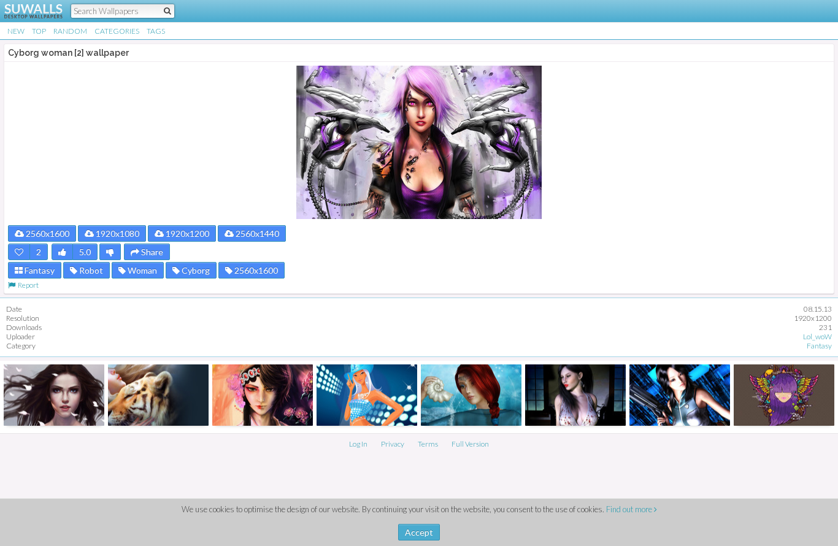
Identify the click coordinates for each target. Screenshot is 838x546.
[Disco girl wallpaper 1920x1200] (367, 395)
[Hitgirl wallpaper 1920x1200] (679, 395)
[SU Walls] (26, 11)
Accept (419, 532)
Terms (428, 443)
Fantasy (39, 270)
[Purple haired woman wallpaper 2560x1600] (784, 395)
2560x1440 (256, 233)
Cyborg (195, 270)
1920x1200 (186, 233)
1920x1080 (116, 233)
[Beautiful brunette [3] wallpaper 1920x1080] (54, 395)
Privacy (392, 443)
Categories (116, 31)
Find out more (630, 509)
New (16, 31)
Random (70, 31)
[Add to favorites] (19, 252)
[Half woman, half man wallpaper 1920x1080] (262, 395)
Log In (358, 443)
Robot (90, 270)
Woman (141, 270)
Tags (156, 31)
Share (151, 252)
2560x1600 (46, 233)
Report (27, 285)
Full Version (470, 443)
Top (39, 31)
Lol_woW (817, 336)
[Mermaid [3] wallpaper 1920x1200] (471, 395)
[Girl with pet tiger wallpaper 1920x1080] (158, 395)
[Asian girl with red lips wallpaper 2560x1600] (575, 395)
